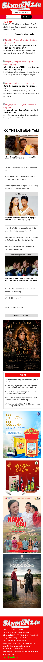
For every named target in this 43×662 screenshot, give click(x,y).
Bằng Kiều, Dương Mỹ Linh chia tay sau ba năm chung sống (21, 68)
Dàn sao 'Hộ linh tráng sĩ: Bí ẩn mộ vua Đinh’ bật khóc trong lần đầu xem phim (21, 279)
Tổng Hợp (22, 375)
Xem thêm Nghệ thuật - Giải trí (21, 255)
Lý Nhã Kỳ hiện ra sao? (13, 298)
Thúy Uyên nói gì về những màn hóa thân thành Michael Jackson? (21, 393)
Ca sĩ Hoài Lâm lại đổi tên (14, 307)
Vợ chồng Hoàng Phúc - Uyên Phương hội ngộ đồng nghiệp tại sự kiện (23, 405)
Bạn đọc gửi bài (21, 12)
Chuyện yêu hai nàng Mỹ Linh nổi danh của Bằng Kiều (20, 111)
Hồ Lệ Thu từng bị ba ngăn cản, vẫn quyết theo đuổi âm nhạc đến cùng (21, 398)
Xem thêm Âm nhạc (21, 194)
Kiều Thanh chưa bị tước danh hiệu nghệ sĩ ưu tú (22, 380)
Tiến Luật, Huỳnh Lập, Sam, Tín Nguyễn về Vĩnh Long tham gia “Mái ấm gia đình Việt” (21, 386)
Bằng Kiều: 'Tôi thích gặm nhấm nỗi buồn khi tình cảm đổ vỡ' (19, 46)
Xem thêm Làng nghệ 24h (21, 315)
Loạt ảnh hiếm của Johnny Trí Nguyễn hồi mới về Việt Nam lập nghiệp (20, 219)
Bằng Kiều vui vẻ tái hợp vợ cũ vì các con (20, 87)
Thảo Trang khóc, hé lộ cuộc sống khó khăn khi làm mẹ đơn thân (20, 158)
